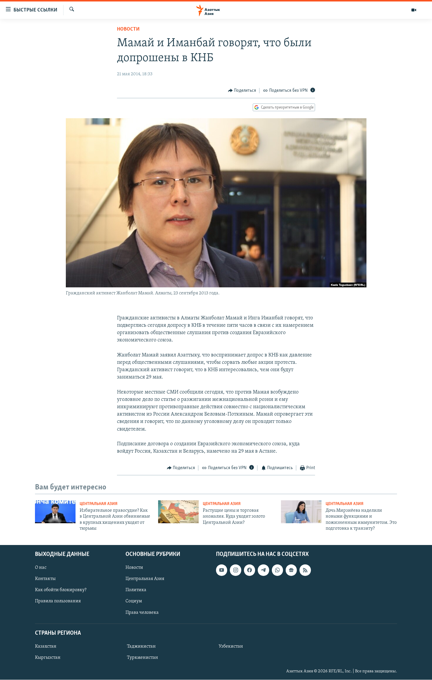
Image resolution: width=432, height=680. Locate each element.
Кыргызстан (48, 657)
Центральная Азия (99, 504)
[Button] (242, 90)
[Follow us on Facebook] (249, 570)
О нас (40, 568)
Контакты (45, 579)
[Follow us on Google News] (291, 570)
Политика (135, 590)
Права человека (142, 612)
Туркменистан (142, 657)
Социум (133, 601)
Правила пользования (58, 601)
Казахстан (45, 646)
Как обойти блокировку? (60, 590)
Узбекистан (231, 646)
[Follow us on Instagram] (235, 570)
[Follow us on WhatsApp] (277, 570)
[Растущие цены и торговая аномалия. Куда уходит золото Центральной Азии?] (178, 511)
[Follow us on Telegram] (263, 570)
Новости (128, 29)
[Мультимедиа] (414, 10)
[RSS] (305, 570)
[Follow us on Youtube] (221, 570)
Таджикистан (141, 646)
